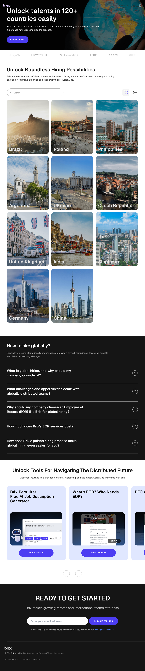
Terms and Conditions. (104, 629)
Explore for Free (17, 39)
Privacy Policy (11, 659)
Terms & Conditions (31, 659)
